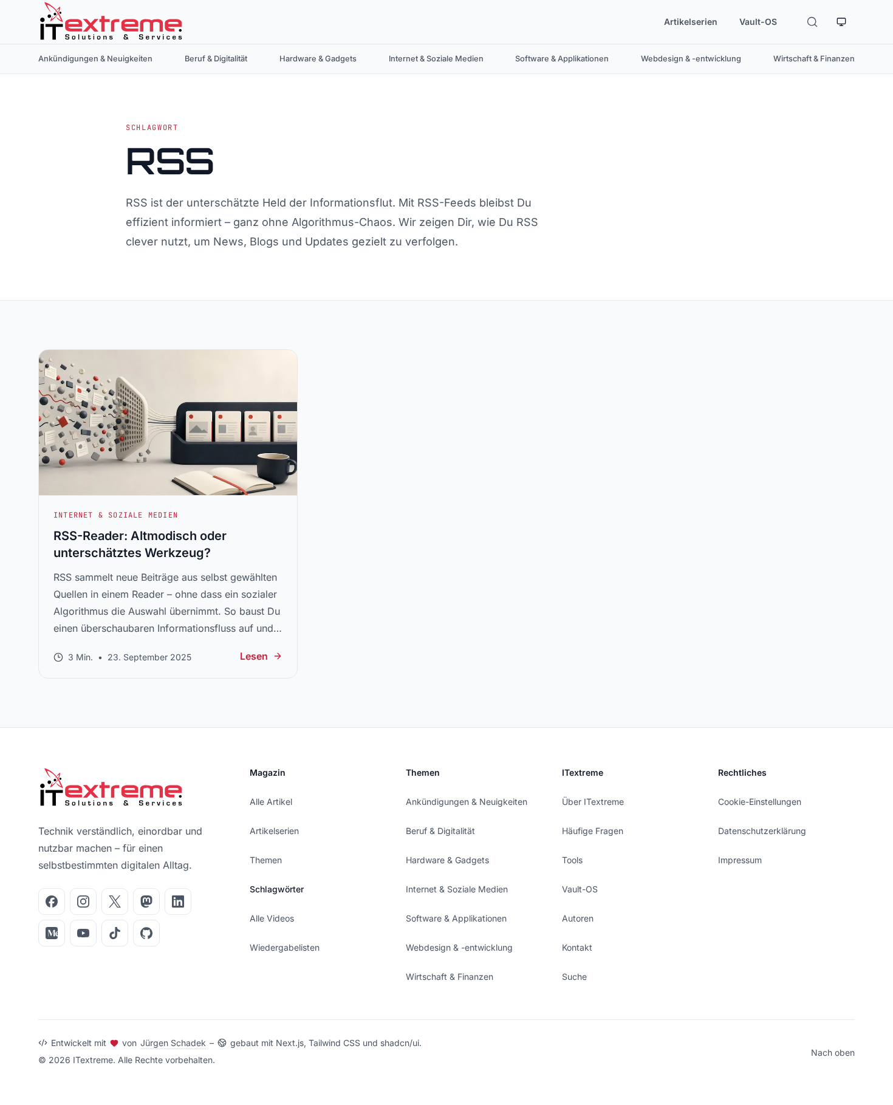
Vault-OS (758, 21)
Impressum (740, 860)
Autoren (578, 918)
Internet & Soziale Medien (436, 58)
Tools (572, 860)
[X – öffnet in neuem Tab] (114, 901)
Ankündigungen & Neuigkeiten (95, 58)
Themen (266, 860)
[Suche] (812, 22)
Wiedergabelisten (285, 947)
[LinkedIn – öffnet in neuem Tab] (178, 901)
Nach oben (833, 1052)
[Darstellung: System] (841, 22)
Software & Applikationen (562, 58)
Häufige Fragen (592, 831)
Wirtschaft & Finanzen (814, 58)
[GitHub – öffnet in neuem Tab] (146, 933)
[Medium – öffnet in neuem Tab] (51, 933)
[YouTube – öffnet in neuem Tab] (83, 933)
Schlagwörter (277, 889)
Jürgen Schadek (173, 1043)
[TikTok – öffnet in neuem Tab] (114, 933)
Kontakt (577, 947)
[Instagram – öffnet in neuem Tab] (83, 901)
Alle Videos (272, 918)
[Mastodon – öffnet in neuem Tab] (146, 901)
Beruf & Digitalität (216, 58)
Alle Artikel (271, 801)
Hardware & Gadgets (318, 58)
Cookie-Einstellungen (759, 801)
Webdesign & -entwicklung (691, 58)
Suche (574, 976)
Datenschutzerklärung (762, 831)
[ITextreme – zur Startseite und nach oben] (111, 22)
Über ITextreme (593, 801)
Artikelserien (690, 21)
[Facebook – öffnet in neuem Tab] (51, 901)
